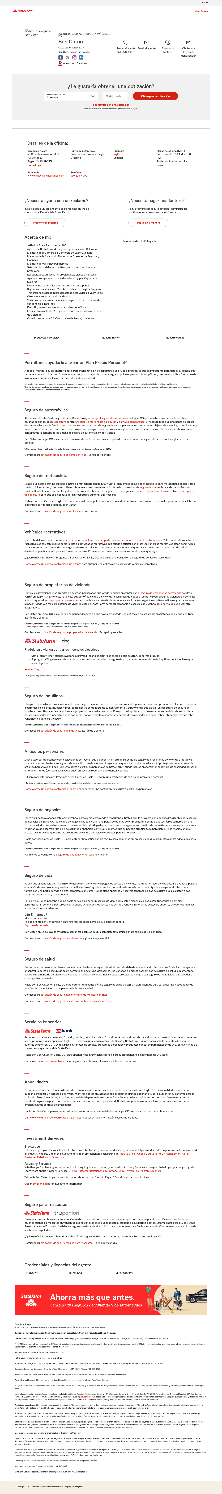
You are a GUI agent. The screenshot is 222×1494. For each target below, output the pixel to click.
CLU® (81, 47)
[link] (146, 52)
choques (80, 421)
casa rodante (69, 540)
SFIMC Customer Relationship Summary (93, 1171)
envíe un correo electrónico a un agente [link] (57, 564)
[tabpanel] (111, 159)
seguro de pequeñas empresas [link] (75, 854)
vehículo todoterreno (151, 540)
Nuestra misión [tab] (111, 337)
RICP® (68, 47)
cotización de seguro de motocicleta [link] (62, 511)
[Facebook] (60, 57)
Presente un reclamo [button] (45, 222)
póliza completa (85, 1397)
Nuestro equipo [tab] (175, 337)
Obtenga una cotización (155, 96)
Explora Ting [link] (31, 669)
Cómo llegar (34, 165)
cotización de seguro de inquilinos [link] (60, 730)
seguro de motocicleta (158, 491)
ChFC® (61, 47)
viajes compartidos (133, 421)
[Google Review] (67, 57)
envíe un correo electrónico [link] (50, 1061)
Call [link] (26, 1183)
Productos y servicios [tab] (46, 337)
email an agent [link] (41, 1183)
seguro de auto (148, 487)
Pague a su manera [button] (148, 222)
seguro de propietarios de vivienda (161, 593)
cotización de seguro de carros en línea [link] (63, 454)
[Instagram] (74, 57)
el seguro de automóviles (113, 418)
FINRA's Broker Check (132, 1153)
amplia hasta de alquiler (102, 421)
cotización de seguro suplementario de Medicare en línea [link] (74, 994)
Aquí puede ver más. (36, 925)
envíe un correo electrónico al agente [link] (56, 789)
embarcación (124, 540)
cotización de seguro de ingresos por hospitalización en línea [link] (76, 1001)
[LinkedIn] (81, 57)
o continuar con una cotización (111, 104)
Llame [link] (28, 564)
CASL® (75, 47)
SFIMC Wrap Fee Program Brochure (139, 1171)
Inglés (117, 154)
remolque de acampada (96, 540)
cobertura (60, 421)
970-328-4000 (79, 175)
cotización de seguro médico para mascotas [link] (66, 1243)
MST (181, 151)
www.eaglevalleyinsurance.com (45, 175)
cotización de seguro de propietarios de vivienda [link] (69, 632)
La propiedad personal (62, 600)
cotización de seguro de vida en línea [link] (62, 938)
